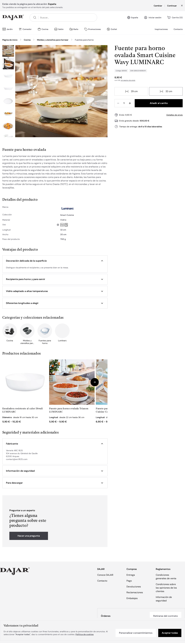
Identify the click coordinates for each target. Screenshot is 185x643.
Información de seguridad (164, 599)
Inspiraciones (161, 29)
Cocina (27, 40)
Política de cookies (84, 634)
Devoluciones (134, 586)
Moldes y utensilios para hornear (52, 40)
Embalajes (132, 598)
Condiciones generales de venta (166, 576)
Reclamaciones (135, 592)
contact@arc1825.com (16, 459)
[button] (55, 261)
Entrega (131, 574)
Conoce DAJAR (105, 574)
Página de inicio (9, 40)
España (134, 17)
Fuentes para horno (84, 40)
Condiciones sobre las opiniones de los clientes (166, 588)
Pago (129, 580)
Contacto (178, 29)
